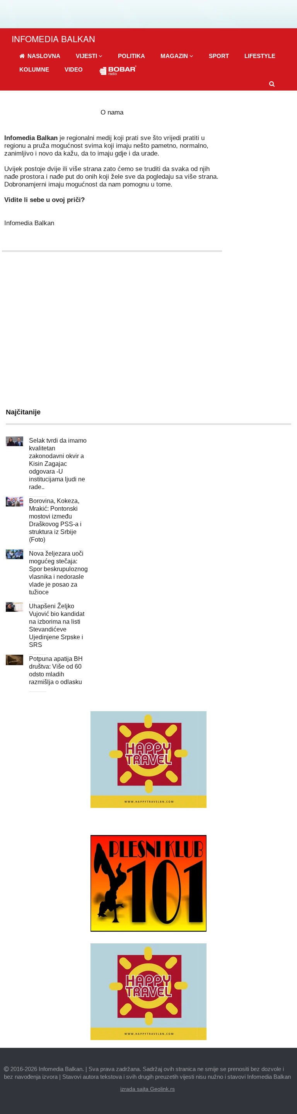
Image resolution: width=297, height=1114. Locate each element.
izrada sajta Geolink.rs (147, 1089)
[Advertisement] (148, 331)
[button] (89, 56)
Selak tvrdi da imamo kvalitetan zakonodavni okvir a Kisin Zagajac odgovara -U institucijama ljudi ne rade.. (58, 463)
